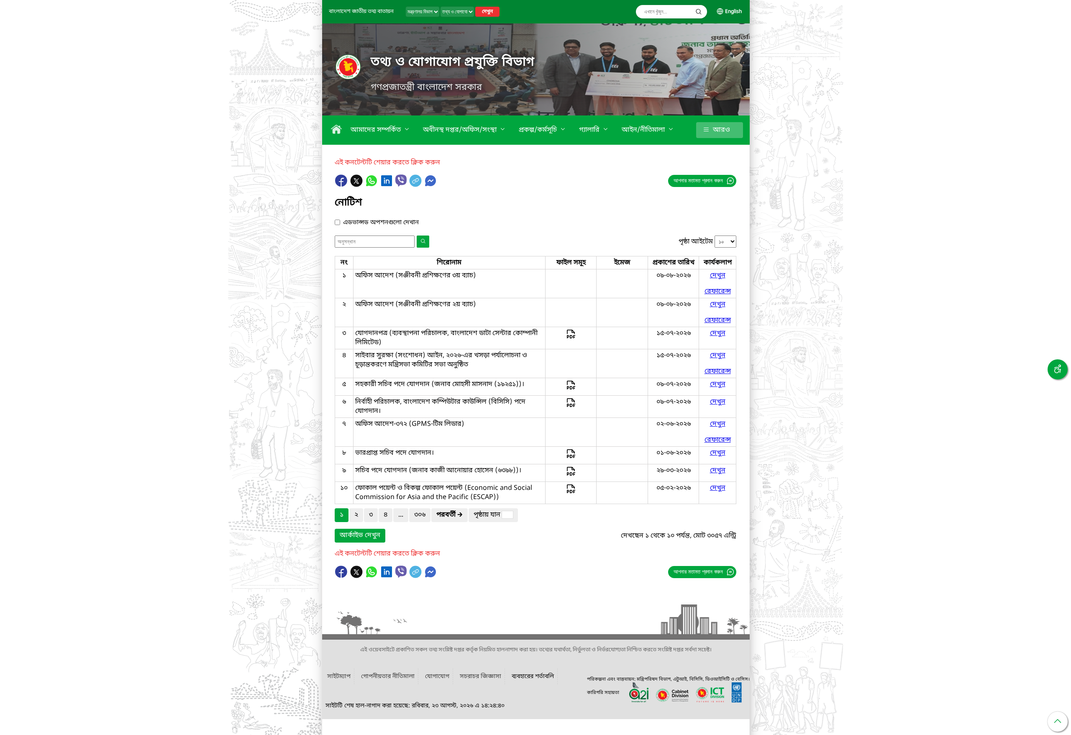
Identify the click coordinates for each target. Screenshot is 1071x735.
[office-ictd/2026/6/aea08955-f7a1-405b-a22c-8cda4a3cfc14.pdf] (570, 338)
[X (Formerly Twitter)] (357, 185)
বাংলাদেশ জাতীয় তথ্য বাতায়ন (361, 11)
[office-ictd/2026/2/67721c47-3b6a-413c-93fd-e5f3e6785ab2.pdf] (570, 475)
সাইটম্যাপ (339, 677)
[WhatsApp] (372, 185)
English (733, 11)
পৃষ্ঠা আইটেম (696, 241)
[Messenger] (430, 185)
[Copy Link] (416, 185)
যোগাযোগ (437, 677)
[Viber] (401, 180)
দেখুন (487, 11)
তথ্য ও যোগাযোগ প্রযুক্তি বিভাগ (453, 62)
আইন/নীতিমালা (644, 130)
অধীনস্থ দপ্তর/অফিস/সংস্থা (460, 130)
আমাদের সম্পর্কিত (376, 130)
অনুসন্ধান (698, 11)
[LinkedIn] (387, 185)
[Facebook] (342, 185)
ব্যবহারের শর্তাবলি (533, 677)
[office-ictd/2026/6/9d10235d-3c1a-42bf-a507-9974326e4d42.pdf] (570, 389)
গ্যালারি (590, 130)
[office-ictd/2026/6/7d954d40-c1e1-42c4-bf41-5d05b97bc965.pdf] (570, 406)
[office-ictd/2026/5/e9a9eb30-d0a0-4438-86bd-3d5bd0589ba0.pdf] (570, 457)
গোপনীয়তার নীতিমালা (388, 677)
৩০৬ (419, 515)
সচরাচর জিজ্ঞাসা (480, 677)
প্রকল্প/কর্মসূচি (539, 130)
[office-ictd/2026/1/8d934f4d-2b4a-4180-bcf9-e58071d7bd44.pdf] (570, 492)
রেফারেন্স (718, 291)
